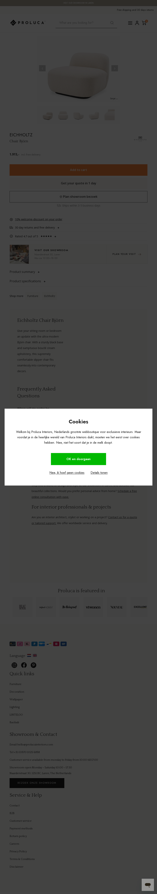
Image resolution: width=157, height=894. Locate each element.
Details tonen (99, 472)
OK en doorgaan (78, 459)
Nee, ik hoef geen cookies (66, 472)
